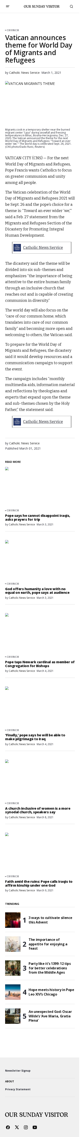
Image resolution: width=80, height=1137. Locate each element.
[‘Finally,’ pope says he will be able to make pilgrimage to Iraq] (40, 706)
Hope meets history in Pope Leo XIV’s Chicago (51, 992)
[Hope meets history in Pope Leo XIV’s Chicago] (12, 992)
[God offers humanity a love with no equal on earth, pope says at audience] (40, 559)
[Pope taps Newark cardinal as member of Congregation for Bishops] (40, 633)
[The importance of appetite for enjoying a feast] (12, 944)
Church (13, 30)
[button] (7, 6)
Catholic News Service (43, 247)
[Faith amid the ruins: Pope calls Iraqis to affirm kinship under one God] (40, 852)
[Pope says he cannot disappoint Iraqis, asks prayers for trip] (40, 486)
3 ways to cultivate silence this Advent (50, 920)
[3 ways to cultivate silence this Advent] (12, 920)
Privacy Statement (18, 1089)
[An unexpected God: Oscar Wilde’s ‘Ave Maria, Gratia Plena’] (12, 1016)
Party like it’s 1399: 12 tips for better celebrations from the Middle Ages (50, 968)
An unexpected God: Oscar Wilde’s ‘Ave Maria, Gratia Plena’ (50, 1016)
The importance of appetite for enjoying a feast (48, 944)
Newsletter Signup (18, 1070)
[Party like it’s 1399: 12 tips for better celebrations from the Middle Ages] (12, 968)
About (9, 1081)
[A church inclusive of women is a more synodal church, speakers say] (40, 779)
